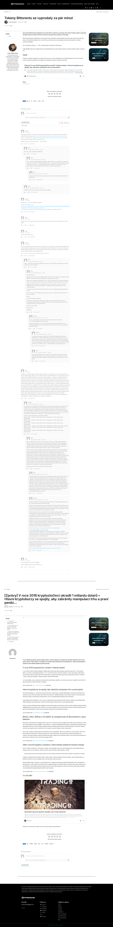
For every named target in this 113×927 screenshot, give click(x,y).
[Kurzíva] (28, 117)
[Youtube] (97, 8)
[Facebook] (87, 8)
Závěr (9, 36)
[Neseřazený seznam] (36, 117)
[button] (100, 8)
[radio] (49, 93)
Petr (41, 173)
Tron (37, 45)
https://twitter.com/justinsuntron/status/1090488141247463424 (35, 253)
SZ (9, 11)
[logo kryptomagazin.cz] (17, 4)
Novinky (6, 11)
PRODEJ (35, 101)
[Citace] (37, 117)
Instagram (44, 908)
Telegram (44, 910)
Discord (44, 904)
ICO (31, 101)
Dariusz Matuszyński (13, 22)
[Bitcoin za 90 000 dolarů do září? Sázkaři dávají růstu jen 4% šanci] (99, 39)
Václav (36, 149)
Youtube (44, 916)
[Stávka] (32, 117)
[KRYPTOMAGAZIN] (28, 897)
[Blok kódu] (39, 117)
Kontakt (23, 908)
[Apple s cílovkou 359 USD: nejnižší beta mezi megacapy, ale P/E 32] (99, 54)
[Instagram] (89, 8)
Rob (36, 404)
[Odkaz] (41, 117)
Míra (39, 159)
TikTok (43, 912)
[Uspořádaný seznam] (34, 117)
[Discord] (85, 8)
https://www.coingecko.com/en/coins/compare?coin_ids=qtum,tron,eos (44, 548)
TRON (43, 101)
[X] (95, 8)
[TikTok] (93, 8)
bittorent (28, 101)
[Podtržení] (30, 117)
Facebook (44, 906)
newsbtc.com (26, 83)
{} (42, 117)
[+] (44, 117)
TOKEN (39, 101)
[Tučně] (26, 117)
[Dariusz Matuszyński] (6, 22)
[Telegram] (91, 8)
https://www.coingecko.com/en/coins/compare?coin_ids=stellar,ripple (44, 527)
